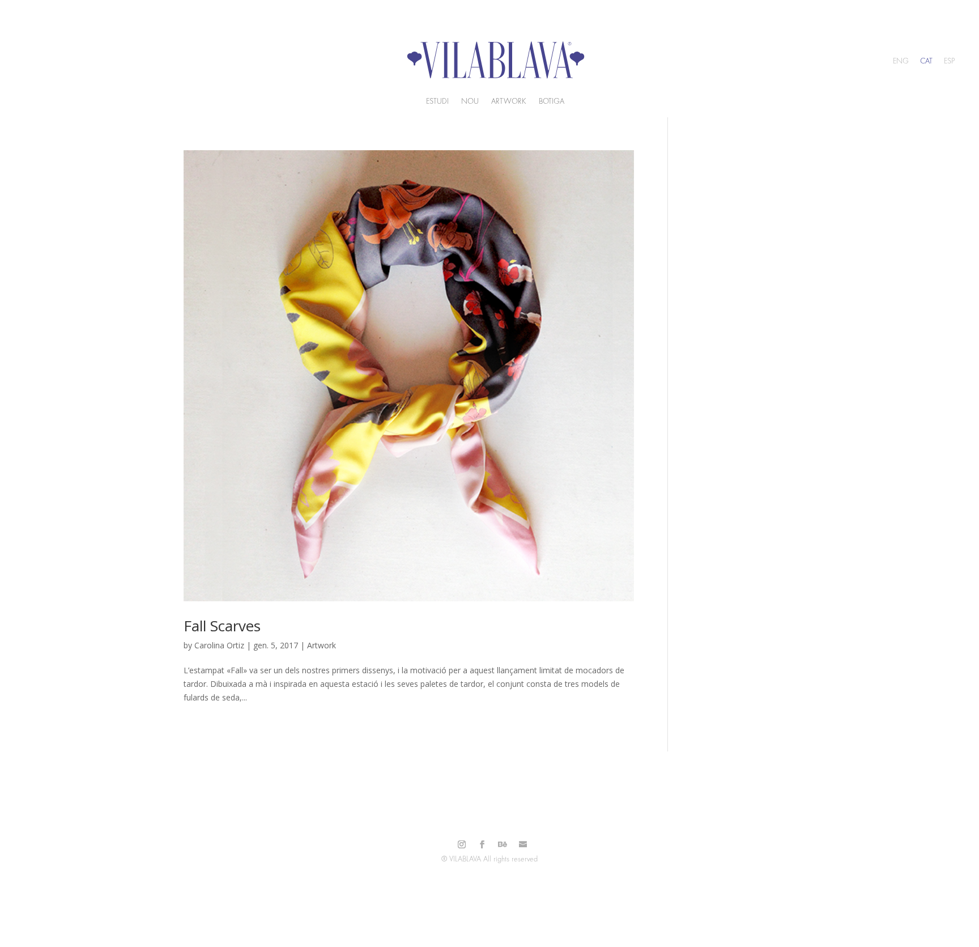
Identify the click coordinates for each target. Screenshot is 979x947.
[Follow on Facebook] (482, 844)
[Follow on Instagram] (462, 844)
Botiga (551, 101)
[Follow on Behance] (502, 844)
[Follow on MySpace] (523, 844)
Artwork (508, 101)
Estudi (437, 101)
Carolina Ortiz (219, 645)
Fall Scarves (222, 625)
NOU (470, 101)
